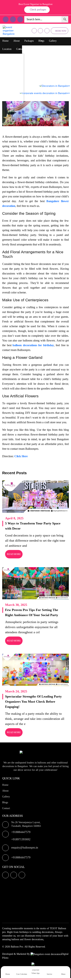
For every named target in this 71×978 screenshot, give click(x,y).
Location (6, 49)
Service (49, 974)
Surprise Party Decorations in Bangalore (46, 70)
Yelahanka (9, 63)
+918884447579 (20, 832)
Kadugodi (9, 85)
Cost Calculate (21, 974)
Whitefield (9, 71)
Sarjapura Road (11, 92)
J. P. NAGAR (10, 100)
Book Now (60, 31)
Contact (20, 49)
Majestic (8, 78)
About (16, 40)
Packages (29, 40)
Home (5, 40)
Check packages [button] (38, 9)
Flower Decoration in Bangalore (42, 62)
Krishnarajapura (12, 56)
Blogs (41, 40)
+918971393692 (20, 839)
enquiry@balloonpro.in (24, 847)
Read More (14, 554)
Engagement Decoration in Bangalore (45, 99)
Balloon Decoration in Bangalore (43, 48)
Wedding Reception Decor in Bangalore (46, 77)
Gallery (53, 40)
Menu (63, 974)
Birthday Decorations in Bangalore (43, 55)
